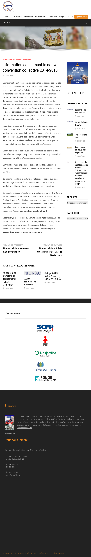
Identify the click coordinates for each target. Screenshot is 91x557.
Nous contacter (40, 17)
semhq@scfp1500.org (12, 475)
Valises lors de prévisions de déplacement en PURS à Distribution (10, 278)
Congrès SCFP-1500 (66, 17)
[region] (45, 39)
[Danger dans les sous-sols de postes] (70, 147)
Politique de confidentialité (23, 17)
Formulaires (53, 17)
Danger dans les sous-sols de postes (80, 150)
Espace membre (81, 17)
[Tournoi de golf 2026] (70, 135)
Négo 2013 (27, 60)
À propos (8, 17)
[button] (4, 38)
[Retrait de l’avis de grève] (70, 122)
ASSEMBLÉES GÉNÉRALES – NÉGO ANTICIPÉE (53, 275)
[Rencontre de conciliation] (70, 110)
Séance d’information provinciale (30, 281)
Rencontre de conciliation (80, 111)
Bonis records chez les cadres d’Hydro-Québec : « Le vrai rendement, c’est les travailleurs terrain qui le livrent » (81, 173)
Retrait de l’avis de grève (81, 123)
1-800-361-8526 (10, 467)
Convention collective (12, 60)
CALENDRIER (75, 93)
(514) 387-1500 (13, 464)
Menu (9, 22)
